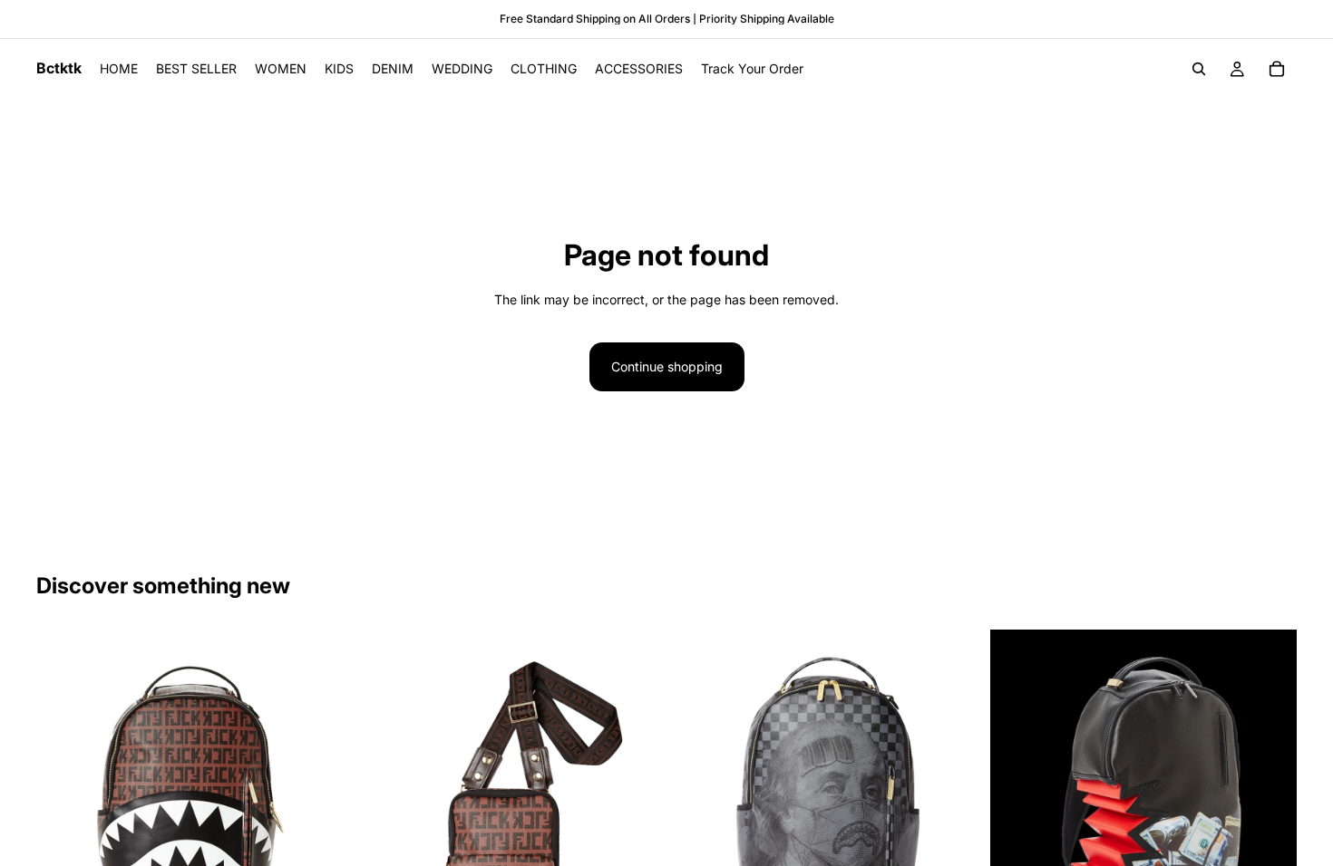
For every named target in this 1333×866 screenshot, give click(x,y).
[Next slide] (316, 826)
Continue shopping (667, 366)
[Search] (1199, 69)
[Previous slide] (63, 826)
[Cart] (1277, 69)
